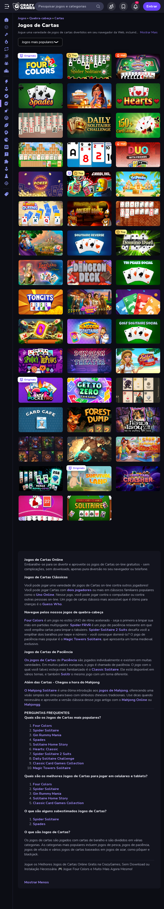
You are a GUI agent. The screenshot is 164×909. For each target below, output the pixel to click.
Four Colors (33, 620)
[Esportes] (6, 125)
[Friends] (111, 6)
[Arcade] (6, 89)
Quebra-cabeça (40, 18)
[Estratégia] (6, 132)
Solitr (65, 674)
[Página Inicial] (6, 19)
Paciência (69, 660)
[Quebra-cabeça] (6, 161)
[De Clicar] (6, 110)
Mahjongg (32, 704)
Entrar (151, 6)
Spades (39, 739)
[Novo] (6, 34)
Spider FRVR (80, 625)
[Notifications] (135, 6)
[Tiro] (6, 183)
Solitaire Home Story (50, 744)
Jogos (22, 18)
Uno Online (45, 594)
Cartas (59, 18)
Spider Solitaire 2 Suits (108, 629)
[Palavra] (6, 147)
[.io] (6, 139)
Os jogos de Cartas (40, 660)
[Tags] (6, 194)
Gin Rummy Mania (47, 735)
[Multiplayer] (6, 63)
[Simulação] (6, 168)
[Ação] (6, 81)
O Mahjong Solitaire (40, 690)
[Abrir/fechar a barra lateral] (7, 6)
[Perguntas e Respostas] (6, 154)
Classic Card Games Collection (58, 763)
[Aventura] (6, 96)
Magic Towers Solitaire (82, 639)
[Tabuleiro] (6, 176)
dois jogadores (79, 590)
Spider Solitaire (46, 730)
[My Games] (123, 6)
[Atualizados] (6, 49)
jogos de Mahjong (113, 690)
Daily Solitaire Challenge (53, 758)
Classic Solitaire (105, 669)
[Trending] (6, 41)
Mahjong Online (134, 700)
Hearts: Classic (45, 749)
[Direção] (6, 118)
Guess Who (52, 604)
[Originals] (6, 56)
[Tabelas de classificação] (6, 70)
